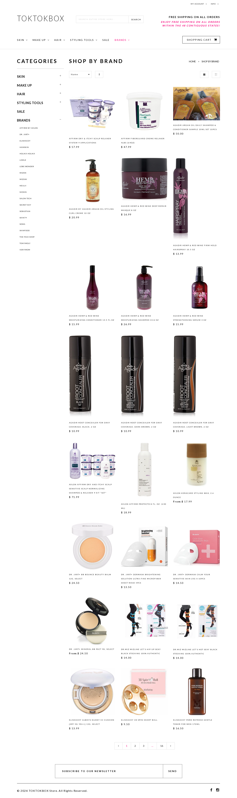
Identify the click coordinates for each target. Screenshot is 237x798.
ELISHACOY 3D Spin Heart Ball (139, 720)
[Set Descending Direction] (99, 74)
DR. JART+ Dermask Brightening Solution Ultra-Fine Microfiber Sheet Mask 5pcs (141, 578)
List (216, 74)
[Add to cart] (112, 110)
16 (161, 745)
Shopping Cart (199, 39)
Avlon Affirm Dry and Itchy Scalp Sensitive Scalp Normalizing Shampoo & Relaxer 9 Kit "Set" (90, 488)
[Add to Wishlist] (73, 110)
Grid (204, 74)
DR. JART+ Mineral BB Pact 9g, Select (91, 649)
